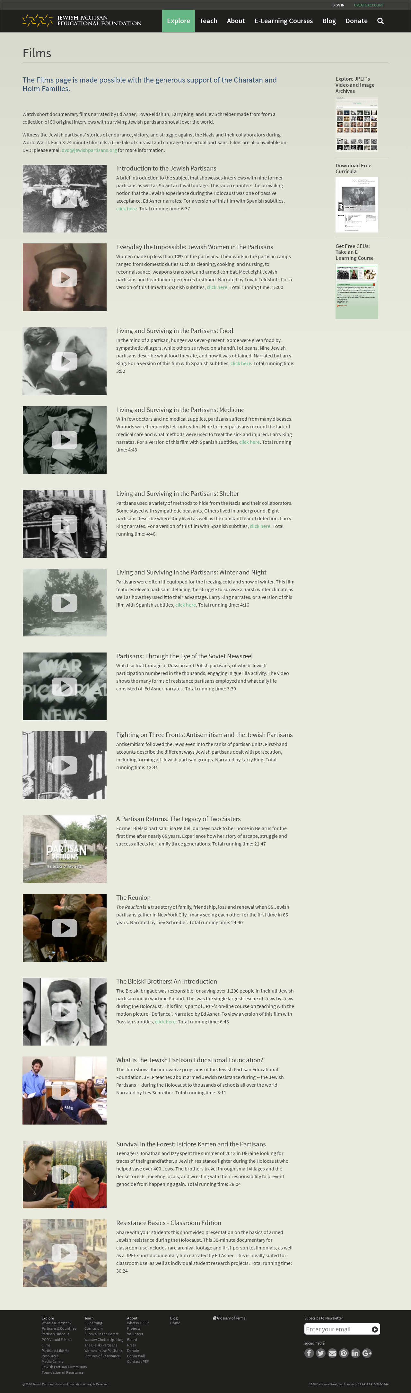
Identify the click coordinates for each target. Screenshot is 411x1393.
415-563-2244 (380, 1384)
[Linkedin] (356, 1352)
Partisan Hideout (55, 1333)
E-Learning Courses (284, 20)
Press (131, 1345)
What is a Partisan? (56, 1322)
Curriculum (93, 1328)
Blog (329, 20)
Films (46, 1345)
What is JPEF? (138, 1322)
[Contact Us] (333, 1352)
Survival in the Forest (101, 1333)
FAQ (380, 21)
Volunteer (135, 1333)
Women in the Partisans (103, 1350)
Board (132, 1339)
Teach (208, 20)
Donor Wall (136, 1356)
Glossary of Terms (231, 1318)
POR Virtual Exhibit (57, 1339)
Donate (356, 20)
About (236, 20)
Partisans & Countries (59, 1328)
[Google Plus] (367, 1352)
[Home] (80, 20)
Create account (369, 5)
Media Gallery (53, 1361)
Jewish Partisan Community (64, 1366)
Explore (178, 20)
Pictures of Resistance (102, 1356)
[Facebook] (310, 1352)
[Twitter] (322, 1352)
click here (126, 208)
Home (175, 1322)
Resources (50, 1356)
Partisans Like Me (55, 1350)
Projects (133, 1328)
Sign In (339, 5)
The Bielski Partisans (100, 1345)
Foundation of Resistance (62, 1372)
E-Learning (93, 1322)
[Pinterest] (345, 1352)
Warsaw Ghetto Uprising (103, 1339)
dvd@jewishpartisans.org (89, 150)
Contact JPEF (138, 1361)
